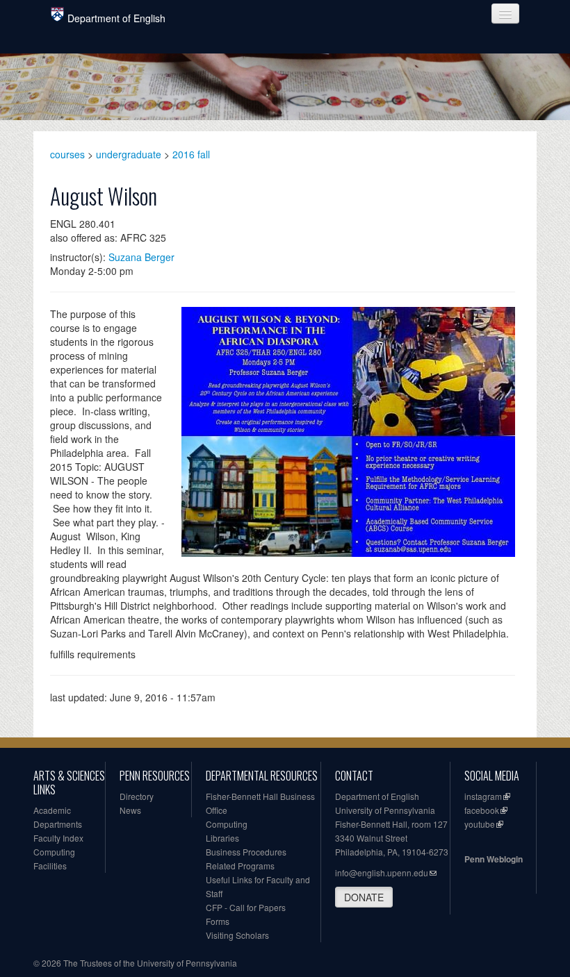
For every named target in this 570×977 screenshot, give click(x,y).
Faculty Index (58, 838)
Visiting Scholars (237, 935)
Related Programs (240, 865)
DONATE (364, 897)
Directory (137, 796)
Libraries (222, 838)
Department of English (116, 18)
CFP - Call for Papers (246, 907)
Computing (54, 852)
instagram (483, 796)
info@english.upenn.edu (381, 872)
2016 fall (191, 154)
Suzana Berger (141, 257)
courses (67, 154)
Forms (217, 921)
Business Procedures (246, 852)
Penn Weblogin (493, 859)
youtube (479, 824)
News (130, 810)
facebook (481, 810)
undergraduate (128, 154)
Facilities (50, 865)
